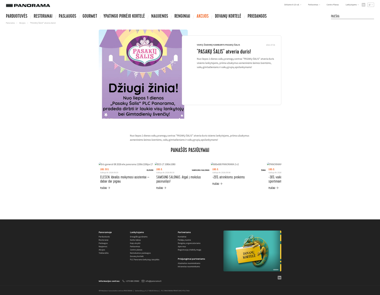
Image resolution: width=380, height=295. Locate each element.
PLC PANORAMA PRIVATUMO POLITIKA (175, 291)
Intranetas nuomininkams (189, 266)
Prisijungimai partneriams (191, 258)
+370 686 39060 (132, 281)
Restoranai (43, 16)
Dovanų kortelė (137, 256)
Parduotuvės (16, 16)
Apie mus (182, 246)
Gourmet (90, 16)
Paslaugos (67, 16)
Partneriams (184, 232)
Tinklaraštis (104, 253)
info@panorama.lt (153, 281)
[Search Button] (372, 16)
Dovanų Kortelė (228, 16)
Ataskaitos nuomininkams (189, 263)
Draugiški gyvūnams (139, 236)
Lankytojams (137, 232)
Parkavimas (135, 246)
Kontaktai (182, 236)
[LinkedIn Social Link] (363, 5)
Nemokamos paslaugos (140, 253)
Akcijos (203, 16)
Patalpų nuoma (184, 240)
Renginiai (182, 16)
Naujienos (159, 16)
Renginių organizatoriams (189, 243)
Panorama (10, 23)
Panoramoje (105, 232)
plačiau (103, 188)
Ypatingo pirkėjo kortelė (124, 16)
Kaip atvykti (135, 243)
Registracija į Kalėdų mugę (189, 249)
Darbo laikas (135, 240)
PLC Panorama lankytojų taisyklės (144, 259)
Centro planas (136, 249)
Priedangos (257, 16)
